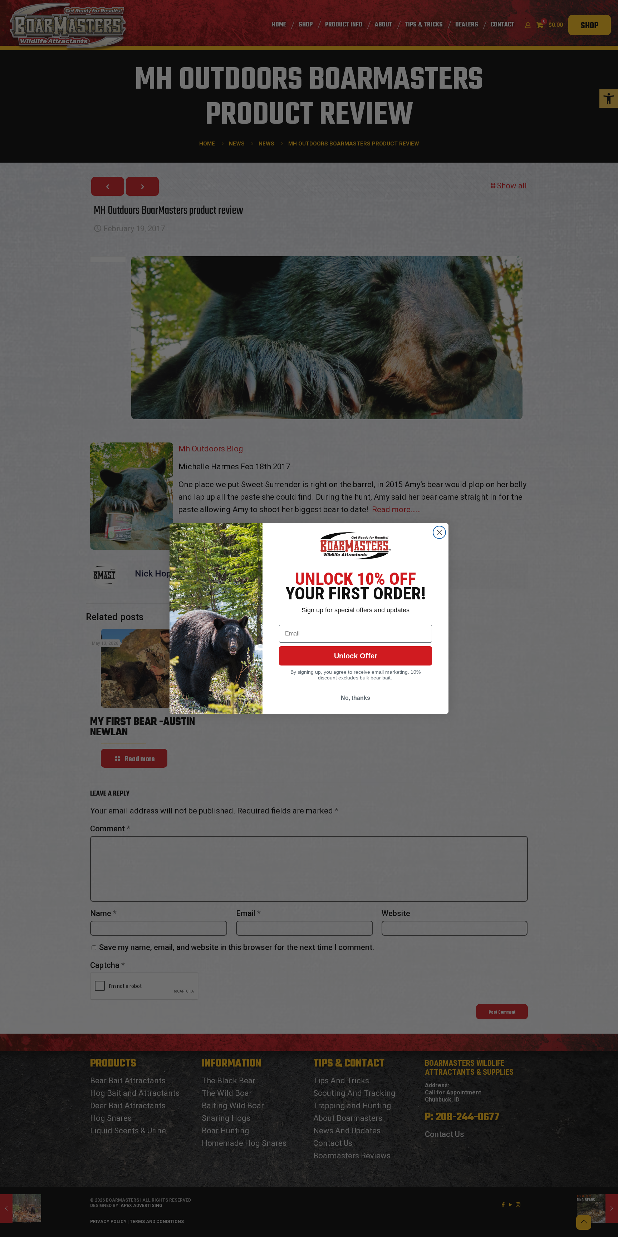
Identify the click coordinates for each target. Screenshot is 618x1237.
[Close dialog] (439, 532)
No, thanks (355, 698)
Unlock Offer (355, 656)
